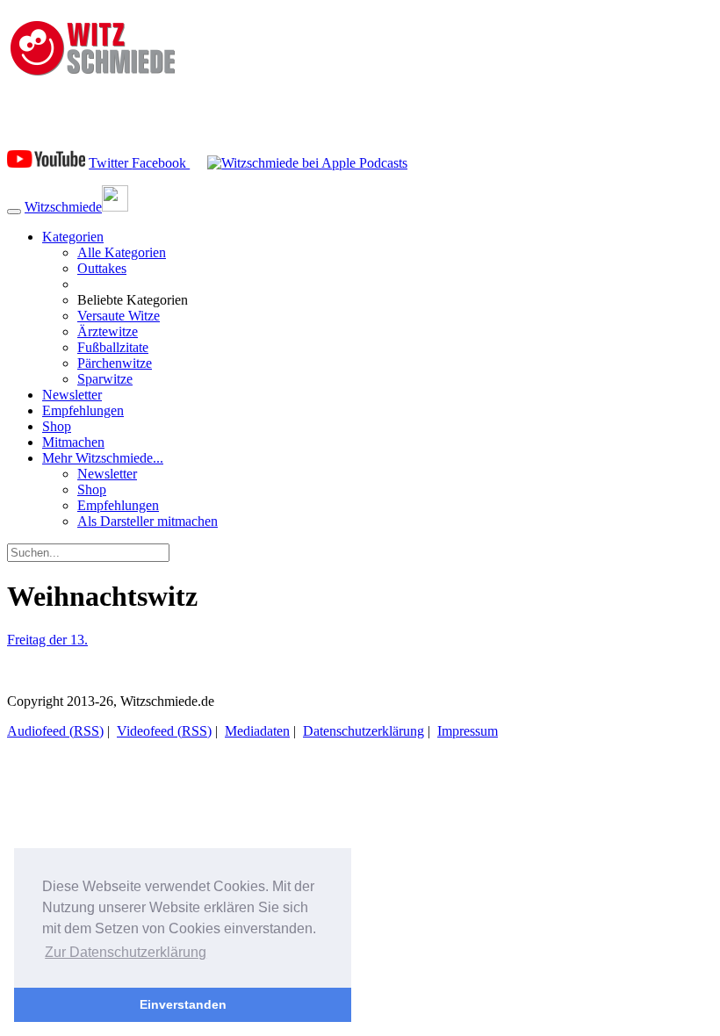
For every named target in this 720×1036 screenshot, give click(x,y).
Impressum (467, 730)
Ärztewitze (107, 331)
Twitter (110, 162)
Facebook (161, 162)
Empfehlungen (83, 410)
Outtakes (101, 268)
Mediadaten (257, 730)
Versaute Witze (118, 315)
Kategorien (73, 236)
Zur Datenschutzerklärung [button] (125, 952)
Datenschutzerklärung (363, 730)
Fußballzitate (112, 347)
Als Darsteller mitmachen (147, 521)
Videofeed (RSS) (164, 730)
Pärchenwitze (114, 363)
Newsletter (72, 394)
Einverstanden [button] (183, 1004)
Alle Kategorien (121, 252)
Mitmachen (73, 442)
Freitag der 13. (47, 639)
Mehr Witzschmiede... (102, 457)
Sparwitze (105, 378)
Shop (56, 426)
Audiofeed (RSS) (55, 730)
